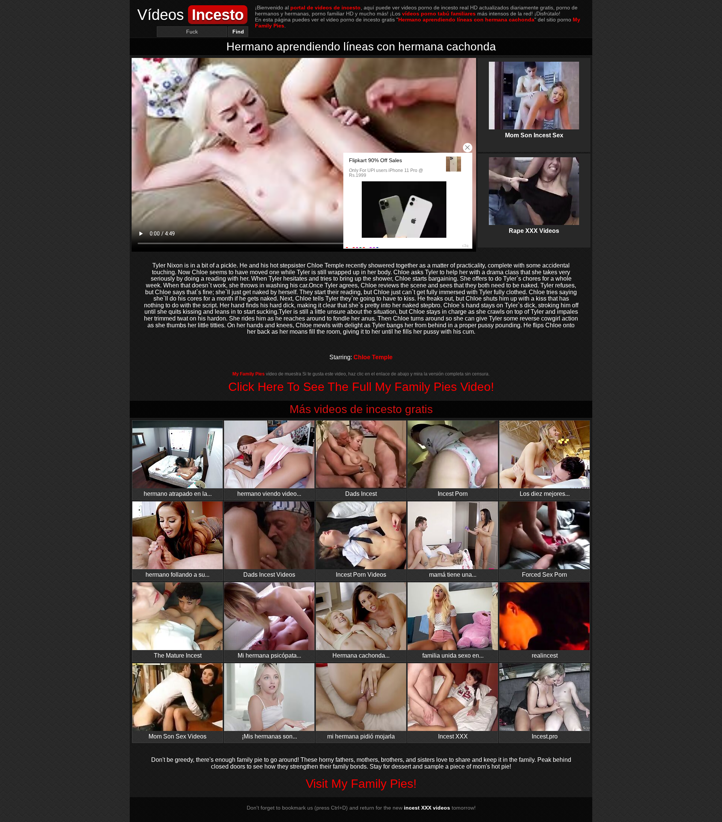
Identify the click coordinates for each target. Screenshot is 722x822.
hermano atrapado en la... (178, 494)
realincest (545, 655)
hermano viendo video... (269, 494)
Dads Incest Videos (269, 574)
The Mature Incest (178, 655)
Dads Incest (361, 494)
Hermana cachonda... (361, 655)
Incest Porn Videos (361, 574)
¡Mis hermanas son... (269, 736)
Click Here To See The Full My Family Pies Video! (361, 387)
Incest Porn (453, 494)
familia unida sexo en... (453, 655)
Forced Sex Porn (544, 574)
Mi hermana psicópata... (269, 655)
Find (238, 32)
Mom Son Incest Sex (534, 92)
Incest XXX (453, 736)
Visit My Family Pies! (361, 783)
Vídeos (190, 14)
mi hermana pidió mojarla (361, 736)
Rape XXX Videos (534, 187)
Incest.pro (545, 736)
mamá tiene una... (452, 574)
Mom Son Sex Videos (177, 736)
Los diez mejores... (545, 494)
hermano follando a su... (177, 574)
